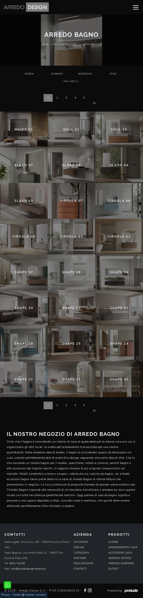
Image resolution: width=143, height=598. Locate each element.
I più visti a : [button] (71, 81)
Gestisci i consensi (35, 595)
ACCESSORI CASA (120, 552)
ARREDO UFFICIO (119, 558)
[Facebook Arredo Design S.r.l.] (85, 590)
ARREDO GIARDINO (121, 563)
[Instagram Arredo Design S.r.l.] (90, 590)
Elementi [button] (57, 73)
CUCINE (113, 542)
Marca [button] (29, 73)
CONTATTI (80, 568)
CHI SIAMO (81, 542)
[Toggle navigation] (136, 7)
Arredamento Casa (64, 44)
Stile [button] (113, 73)
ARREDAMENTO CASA (122, 547)
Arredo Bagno (92, 44)
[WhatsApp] (7, 585)
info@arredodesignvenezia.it (28, 568)
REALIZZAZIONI (83, 563)
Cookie (17, 595)
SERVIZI (79, 547)
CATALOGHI (81, 552)
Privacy (5, 595)
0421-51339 (17, 563)
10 (94, 103)
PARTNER (80, 558)
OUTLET (113, 568)
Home (45, 44)
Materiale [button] (85, 73)
